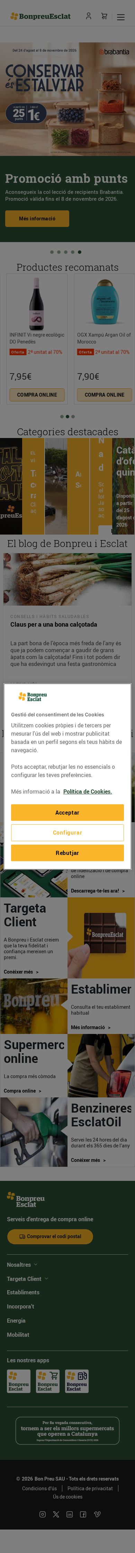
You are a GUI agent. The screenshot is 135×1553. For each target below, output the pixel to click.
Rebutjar (67, 853)
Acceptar (67, 812)
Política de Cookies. (87, 791)
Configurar (67, 833)
